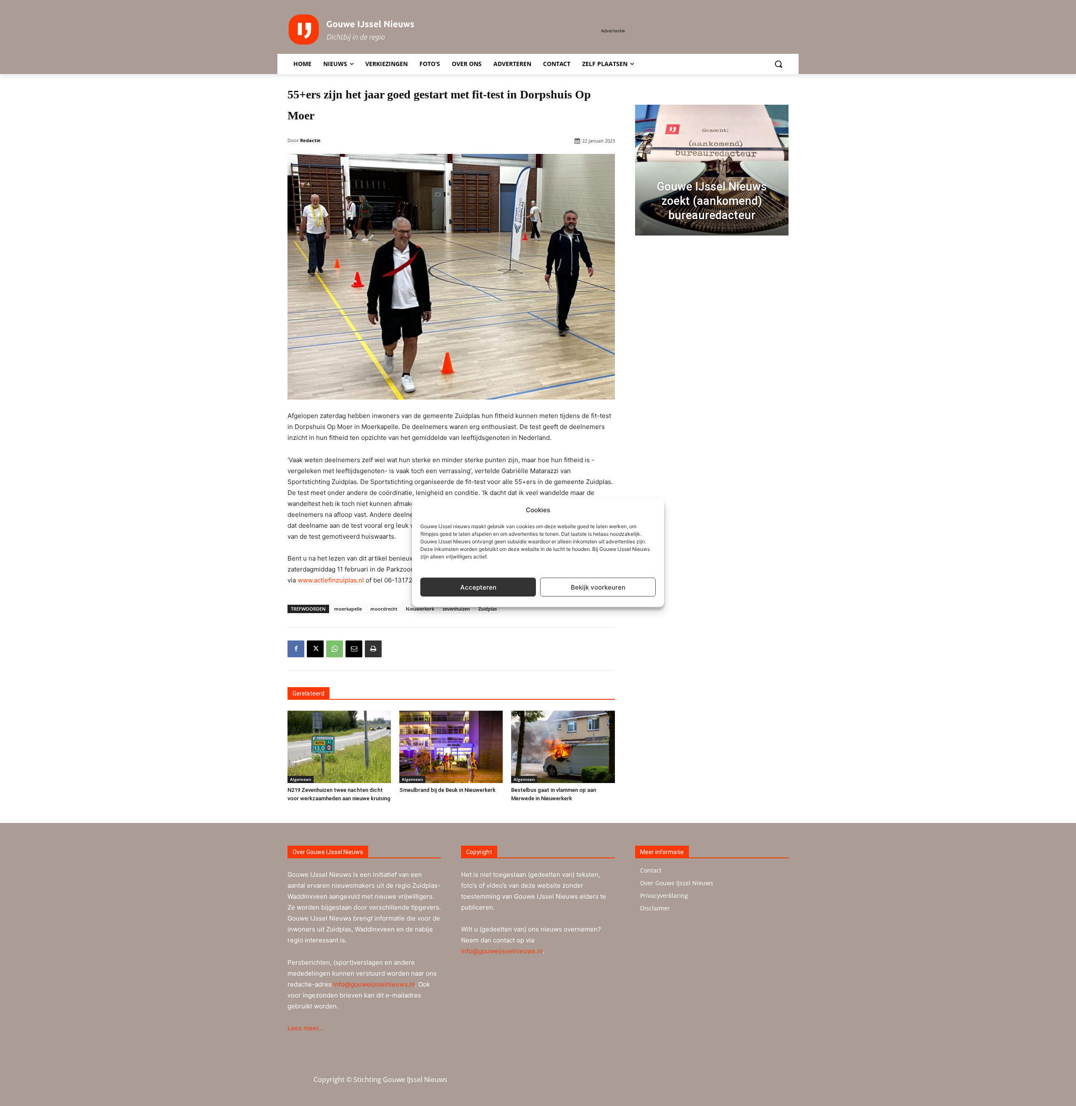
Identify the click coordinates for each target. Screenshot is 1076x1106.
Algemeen (300, 779)
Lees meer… (305, 1028)
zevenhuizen (456, 609)
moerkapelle (348, 609)
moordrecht (383, 609)
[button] (778, 64)
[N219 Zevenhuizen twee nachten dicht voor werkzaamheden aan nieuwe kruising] (339, 747)
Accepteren (478, 587)
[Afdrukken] (373, 648)
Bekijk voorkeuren (598, 587)
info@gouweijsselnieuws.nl (374, 984)
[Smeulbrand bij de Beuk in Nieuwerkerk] (451, 747)
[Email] (353, 648)
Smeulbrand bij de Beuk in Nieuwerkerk (447, 790)
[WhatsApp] (334, 648)
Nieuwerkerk (420, 609)
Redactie (310, 140)
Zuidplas (487, 609)
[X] (315, 648)
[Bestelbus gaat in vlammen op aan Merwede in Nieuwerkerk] (562, 747)
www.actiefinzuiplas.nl (331, 580)
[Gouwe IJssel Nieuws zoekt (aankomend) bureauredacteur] (712, 170)
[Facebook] (295, 648)
